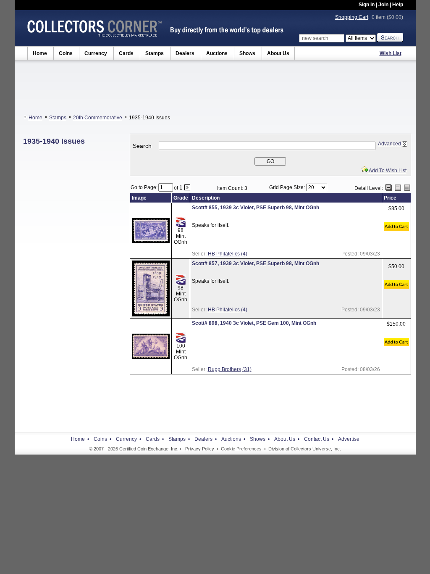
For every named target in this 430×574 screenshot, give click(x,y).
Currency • (128, 439)
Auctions (217, 53)
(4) (244, 254)
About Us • (286, 439)
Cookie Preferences (241, 448)
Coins (66, 53)
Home (40, 53)
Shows (247, 53)
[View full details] (151, 242)
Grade (180, 198)
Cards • (155, 439)
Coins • (102, 439)
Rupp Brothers (224, 369)
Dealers (185, 53)
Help (397, 5)
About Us (278, 53)
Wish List (390, 53)
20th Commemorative (97, 118)
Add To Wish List (387, 171)
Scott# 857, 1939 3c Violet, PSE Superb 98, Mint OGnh (255, 263)
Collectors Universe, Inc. (316, 448)
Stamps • (179, 439)
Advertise (348, 439)
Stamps (154, 53)
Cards (126, 53)
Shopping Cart (351, 17)
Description (206, 198)
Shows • (260, 439)
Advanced (389, 144)
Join (383, 5)
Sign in (367, 5)
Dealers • (205, 439)
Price (390, 198)
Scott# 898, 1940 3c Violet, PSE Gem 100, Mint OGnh (254, 323)
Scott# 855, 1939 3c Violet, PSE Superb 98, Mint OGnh (255, 208)
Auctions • (233, 439)
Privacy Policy (199, 448)
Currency (95, 53)
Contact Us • (318, 439)
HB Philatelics (224, 254)
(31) (247, 369)
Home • (80, 439)
